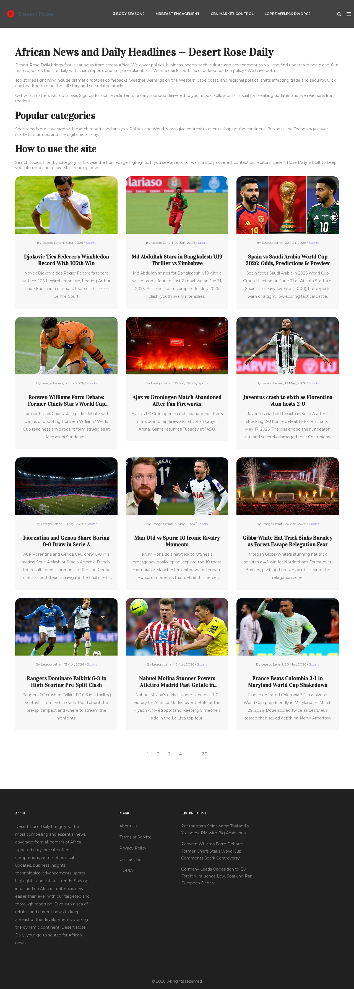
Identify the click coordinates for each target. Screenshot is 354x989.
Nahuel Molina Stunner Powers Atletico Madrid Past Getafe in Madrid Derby (177, 681)
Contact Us (130, 859)
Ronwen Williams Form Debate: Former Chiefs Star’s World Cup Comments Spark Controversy (66, 400)
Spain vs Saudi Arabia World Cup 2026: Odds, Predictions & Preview (288, 259)
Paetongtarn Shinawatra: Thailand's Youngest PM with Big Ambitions (215, 829)
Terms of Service (135, 837)
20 (204, 754)
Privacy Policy (132, 848)
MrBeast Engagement (178, 14)
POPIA (126, 870)
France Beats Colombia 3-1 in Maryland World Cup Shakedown (287, 681)
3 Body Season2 (129, 14)
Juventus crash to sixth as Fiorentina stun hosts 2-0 (287, 400)
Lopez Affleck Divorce (288, 14)
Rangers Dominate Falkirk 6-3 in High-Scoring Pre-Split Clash (66, 681)
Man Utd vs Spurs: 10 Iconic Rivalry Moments (177, 541)
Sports (91, 242)
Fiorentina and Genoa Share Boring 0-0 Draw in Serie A (66, 541)
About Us (128, 826)
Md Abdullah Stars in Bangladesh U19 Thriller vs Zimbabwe (177, 259)
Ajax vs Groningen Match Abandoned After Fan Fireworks (177, 400)
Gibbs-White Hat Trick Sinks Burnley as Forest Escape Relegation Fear (287, 541)
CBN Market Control (232, 14)
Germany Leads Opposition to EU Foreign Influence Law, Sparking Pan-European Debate (217, 876)
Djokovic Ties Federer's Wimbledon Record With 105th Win (66, 259)
